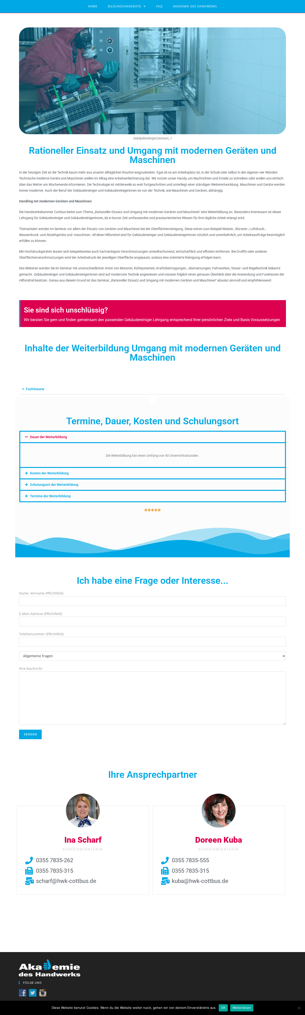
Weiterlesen (242, 1008)
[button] (152, 389)
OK (223, 1008)
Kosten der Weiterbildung (49, 473)
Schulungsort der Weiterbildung (54, 485)
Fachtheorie (35, 389)
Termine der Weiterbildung (50, 496)
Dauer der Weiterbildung (48, 437)
